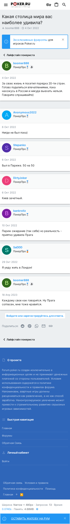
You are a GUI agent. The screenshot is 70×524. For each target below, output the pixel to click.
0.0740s (6, 509)
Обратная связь (12, 442)
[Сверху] (16, 494)
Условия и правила (36, 482)
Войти (5, 461)
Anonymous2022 (25, 112)
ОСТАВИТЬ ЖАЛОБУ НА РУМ (30, 518)
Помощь (50, 488)
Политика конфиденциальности (23, 488)
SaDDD (17, 247)
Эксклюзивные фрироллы (30, 39)
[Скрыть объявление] (62, 40)
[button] (6, 4)
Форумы (7, 435)
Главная (7, 428)
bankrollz (19, 210)
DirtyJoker (20, 177)
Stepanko (19, 145)
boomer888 (12, 28)
